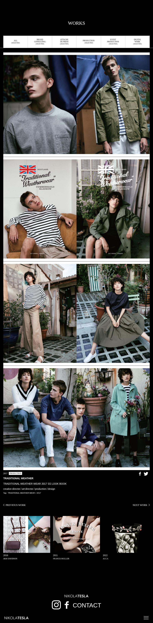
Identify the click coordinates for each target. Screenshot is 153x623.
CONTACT (87, 605)
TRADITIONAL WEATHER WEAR (21, 493)
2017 (39, 493)
